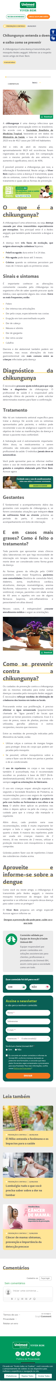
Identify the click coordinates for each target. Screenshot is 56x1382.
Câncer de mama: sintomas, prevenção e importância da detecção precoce (24, 1241)
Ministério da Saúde (14, 137)
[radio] (9, 1049)
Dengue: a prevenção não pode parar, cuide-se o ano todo (28, 921)
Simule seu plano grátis (38, 17)
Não (34, 986)
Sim (10, 986)
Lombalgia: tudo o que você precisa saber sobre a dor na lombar (24, 1190)
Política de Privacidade (22, 1068)
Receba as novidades (16, 17)
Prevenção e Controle (15, 26)
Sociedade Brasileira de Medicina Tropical (28, 132)
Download (48, 117)
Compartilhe (13, 84)
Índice (34, 83)
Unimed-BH (28, 5)
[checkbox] (28, 1049)
